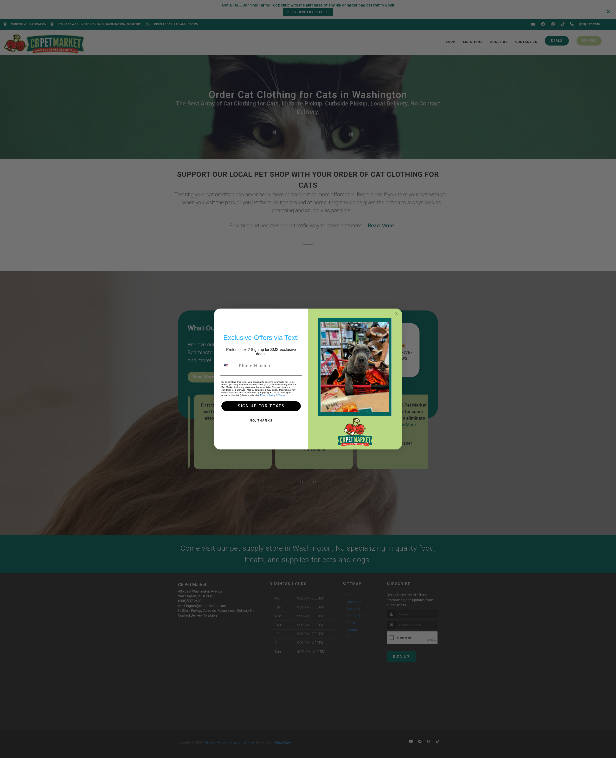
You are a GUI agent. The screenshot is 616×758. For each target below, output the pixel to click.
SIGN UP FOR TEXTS (261, 406)
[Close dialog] (396, 314)
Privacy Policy (267, 395)
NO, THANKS (261, 420)
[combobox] (229, 365)
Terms (281, 395)
